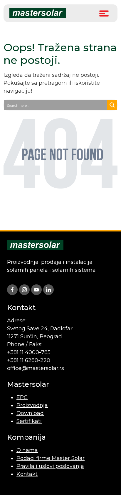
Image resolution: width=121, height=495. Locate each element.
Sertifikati (29, 421)
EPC (22, 397)
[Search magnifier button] (112, 105)
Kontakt (27, 474)
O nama (27, 450)
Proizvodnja (32, 405)
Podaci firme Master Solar (50, 458)
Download (30, 413)
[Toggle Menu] (104, 13)
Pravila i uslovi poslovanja (50, 466)
